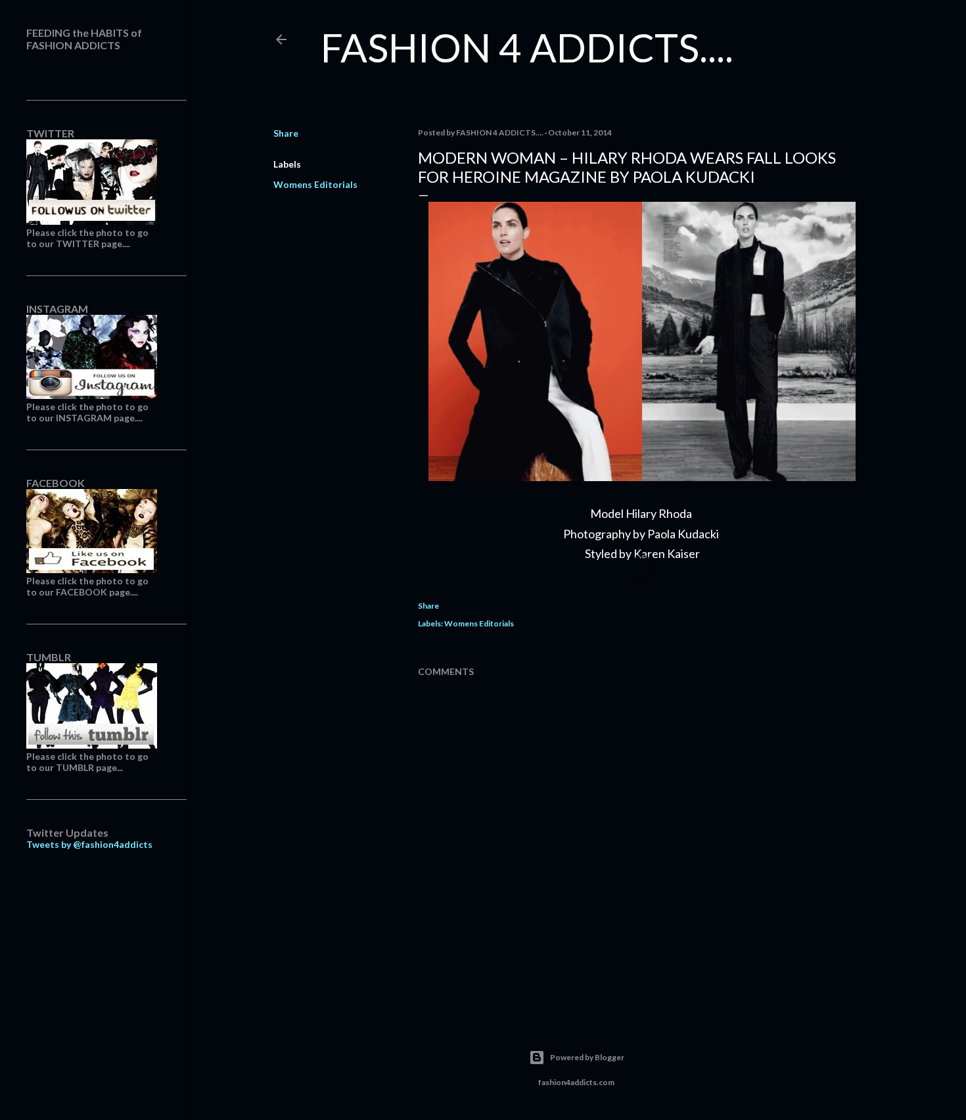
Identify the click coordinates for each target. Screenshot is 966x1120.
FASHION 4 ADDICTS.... (527, 47)
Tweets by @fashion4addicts (89, 844)
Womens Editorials (315, 184)
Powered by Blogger (587, 1057)
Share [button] (285, 133)
